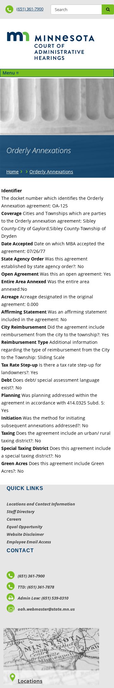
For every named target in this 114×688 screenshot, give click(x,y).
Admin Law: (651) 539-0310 (43, 598)
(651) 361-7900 (29, 9)
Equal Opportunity (24, 526)
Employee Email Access (29, 542)
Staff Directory (21, 511)
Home (12, 172)
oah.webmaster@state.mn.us (46, 609)
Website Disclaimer (25, 534)
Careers (14, 519)
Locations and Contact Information (41, 504)
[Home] (50, 45)
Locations (30, 681)
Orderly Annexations (51, 172)
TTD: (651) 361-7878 (36, 587)
